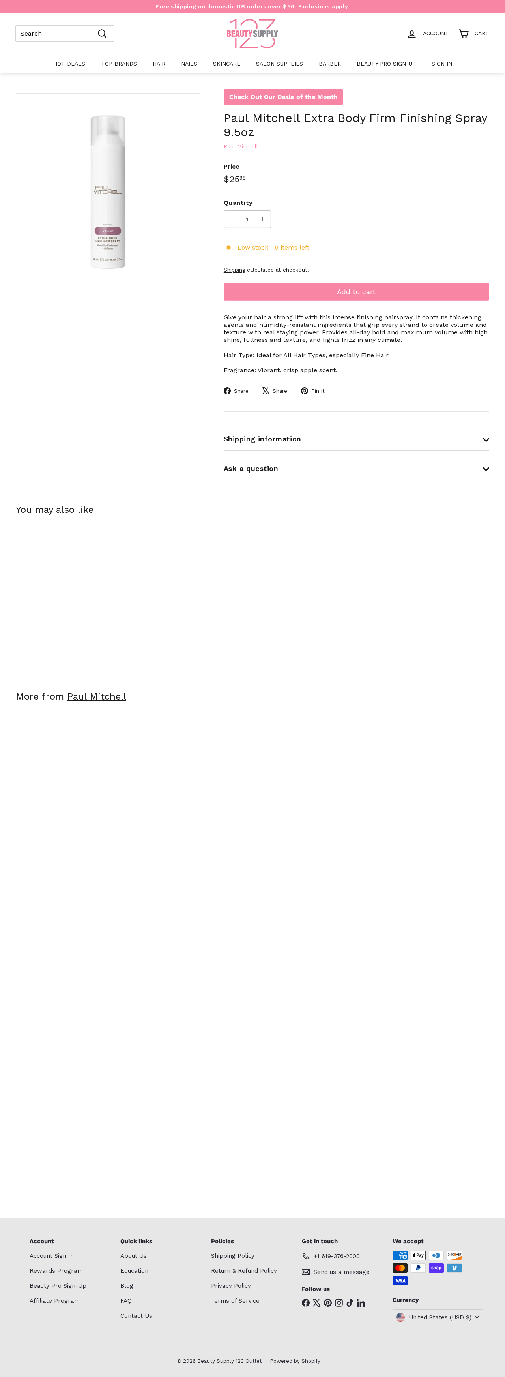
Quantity (238, 202)
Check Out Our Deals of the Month (283, 97)
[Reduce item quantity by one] (232, 219)
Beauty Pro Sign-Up (386, 63)
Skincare (226, 63)
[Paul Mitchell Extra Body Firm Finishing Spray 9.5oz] (52, 597)
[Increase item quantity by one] (262, 219)
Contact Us (136, 1315)
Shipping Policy (232, 1255)
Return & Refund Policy (244, 1270)
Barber (330, 63)
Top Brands (119, 63)
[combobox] (65, 33)
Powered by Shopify (295, 1361)
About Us (133, 1255)
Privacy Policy (231, 1285)
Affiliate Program (55, 1300)
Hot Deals (69, 63)
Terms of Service (235, 1300)
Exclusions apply (323, 6)
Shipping (234, 269)
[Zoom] (108, 185)
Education (134, 1270)
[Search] (102, 33)
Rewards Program (56, 1270)
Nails (189, 63)
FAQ (126, 1300)
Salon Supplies (279, 63)
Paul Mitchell (96, 696)
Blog (126, 1285)
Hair (159, 63)
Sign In (442, 63)
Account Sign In (52, 1255)
